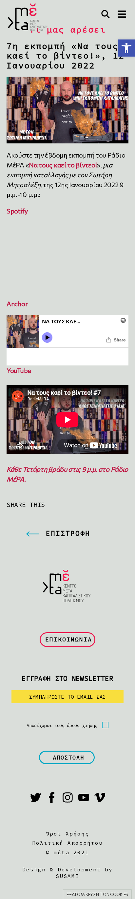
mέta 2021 (71, 852)
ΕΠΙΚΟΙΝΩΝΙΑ (68, 639)
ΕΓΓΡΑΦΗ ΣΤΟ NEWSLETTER (67, 678)
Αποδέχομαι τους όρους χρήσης (62, 725)
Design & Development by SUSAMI (67, 872)
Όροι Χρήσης (67, 833)
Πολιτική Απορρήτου (67, 842)
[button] (126, 48)
